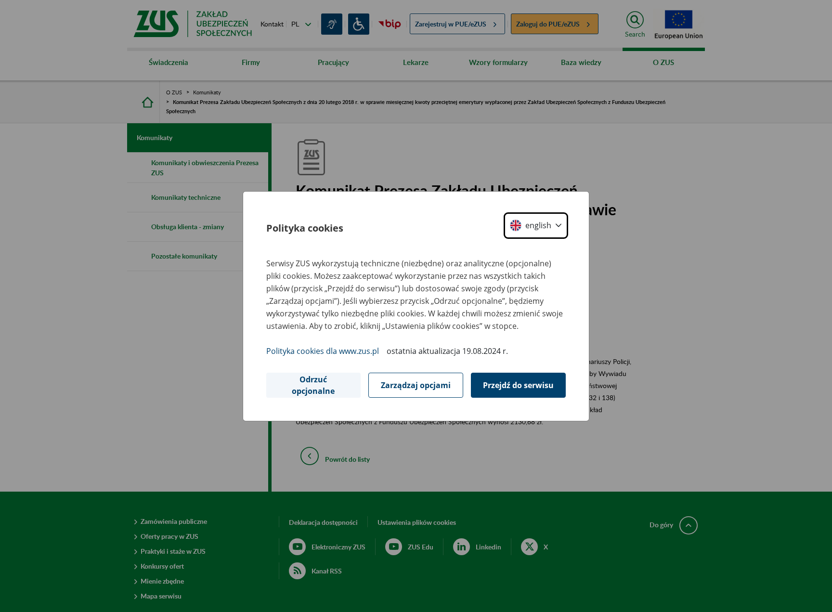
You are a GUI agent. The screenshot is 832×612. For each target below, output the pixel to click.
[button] (536, 225)
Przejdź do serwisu (518, 385)
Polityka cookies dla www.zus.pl (322, 351)
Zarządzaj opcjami (416, 385)
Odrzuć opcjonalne (313, 385)
